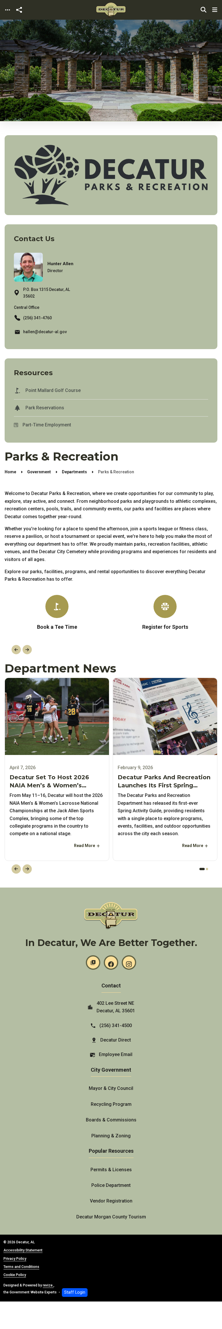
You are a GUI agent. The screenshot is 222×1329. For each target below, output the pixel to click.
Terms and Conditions (21, 1267)
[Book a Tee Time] (57, 613)
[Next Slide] (27, 649)
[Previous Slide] (16, 649)
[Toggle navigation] (7, 10)
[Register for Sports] (165, 615)
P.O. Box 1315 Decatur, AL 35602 (46, 292)
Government (39, 472)
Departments (74, 472)
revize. (48, 1285)
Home (10, 472)
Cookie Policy (14, 1275)
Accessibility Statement (22, 1250)
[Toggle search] (203, 10)
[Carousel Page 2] (207, 869)
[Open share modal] (19, 10)
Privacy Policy (14, 1259)
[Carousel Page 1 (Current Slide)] (202, 869)
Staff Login (74, 1292)
